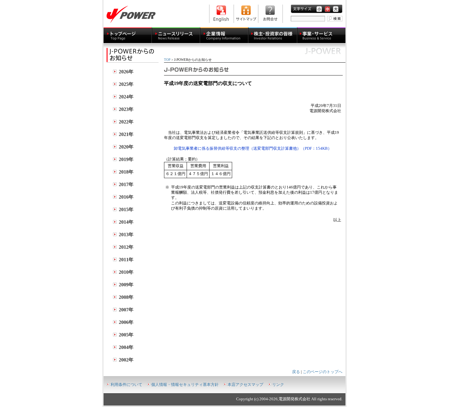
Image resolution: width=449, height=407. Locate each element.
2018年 (126, 171)
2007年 (126, 309)
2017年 (126, 184)
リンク (278, 385)
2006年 (126, 322)
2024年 (126, 96)
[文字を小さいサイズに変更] (319, 9)
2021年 (126, 134)
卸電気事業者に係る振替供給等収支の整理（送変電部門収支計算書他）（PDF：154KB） (253, 148)
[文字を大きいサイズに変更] (335, 9)
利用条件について (126, 385)
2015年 (126, 209)
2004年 (126, 347)
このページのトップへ (322, 372)
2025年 (126, 84)
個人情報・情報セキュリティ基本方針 (185, 385)
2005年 (126, 334)
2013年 (126, 234)
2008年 (126, 297)
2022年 (126, 121)
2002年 (126, 359)
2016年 (126, 197)
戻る (296, 372)
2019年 (126, 159)
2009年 (126, 284)
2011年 (126, 259)
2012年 (126, 247)
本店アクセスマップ (245, 385)
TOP (167, 59)
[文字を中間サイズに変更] (327, 9)
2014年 (126, 222)
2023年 (126, 109)
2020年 (126, 146)
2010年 (126, 272)
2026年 (126, 71)
